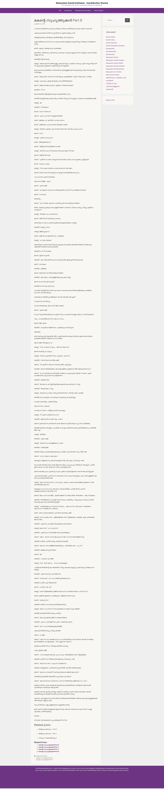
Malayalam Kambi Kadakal (83, 10)
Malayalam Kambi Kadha (114, 63)
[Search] (127, 20)
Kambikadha (110, 48)
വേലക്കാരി (109, 89)
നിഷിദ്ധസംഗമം (111, 83)
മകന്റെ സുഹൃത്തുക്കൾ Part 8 (49, 751)
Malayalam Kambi (112, 57)
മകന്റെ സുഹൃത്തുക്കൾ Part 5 (44, 759)
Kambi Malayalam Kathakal (115, 46)
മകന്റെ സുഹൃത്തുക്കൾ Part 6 (49, 745)
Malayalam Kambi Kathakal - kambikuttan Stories (82, 3)
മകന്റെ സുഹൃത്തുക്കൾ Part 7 (49, 747)
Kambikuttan (68, 10)
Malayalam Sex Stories (114, 72)
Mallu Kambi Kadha (41, 756)
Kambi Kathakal (98, 10)
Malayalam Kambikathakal (115, 69)
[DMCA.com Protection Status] (82, 783)
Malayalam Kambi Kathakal (115, 66)
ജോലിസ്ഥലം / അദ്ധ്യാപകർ (116, 78)
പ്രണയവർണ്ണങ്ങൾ (112, 86)
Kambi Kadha (110, 37)
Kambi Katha (110, 40)
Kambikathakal (111, 51)
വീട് (60, 10)
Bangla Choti (110, 100)
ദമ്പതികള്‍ (109, 80)
